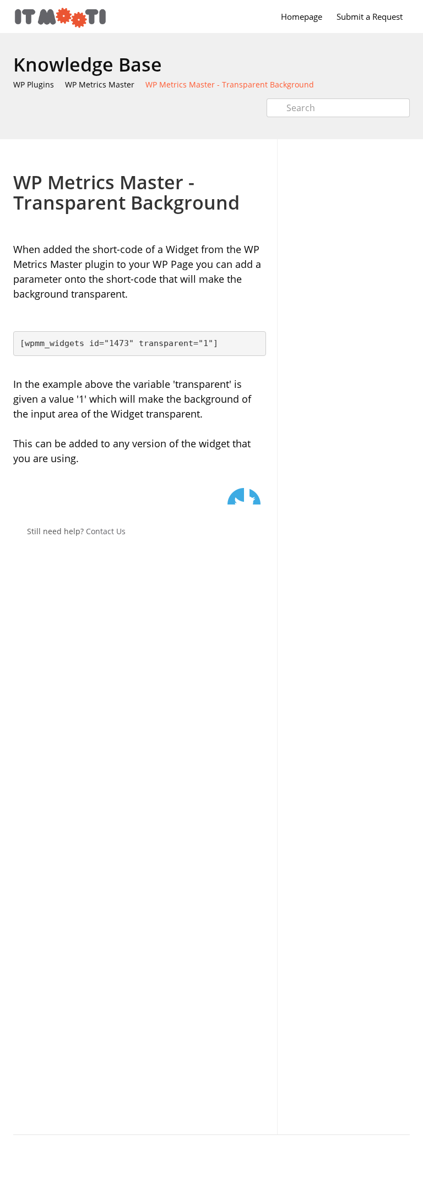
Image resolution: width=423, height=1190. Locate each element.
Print (228, 155)
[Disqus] (139, 691)
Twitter (235, 496)
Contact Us (106, 531)
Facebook (258, 496)
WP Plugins (33, 84)
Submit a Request (370, 16)
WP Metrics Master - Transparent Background (229, 84)
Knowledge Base (87, 64)
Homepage (301, 16)
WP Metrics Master (99, 84)
